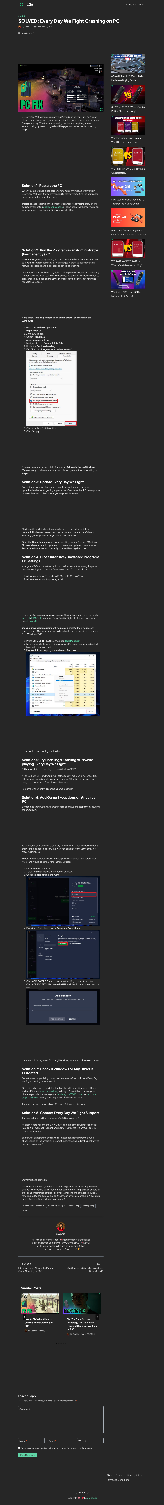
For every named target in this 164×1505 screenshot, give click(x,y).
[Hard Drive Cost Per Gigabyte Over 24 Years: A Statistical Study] (128, 217)
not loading (73, 1205)
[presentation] (40, 1303)
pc (25, 1210)
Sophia (27, 26)
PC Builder (131, 4)
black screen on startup (33, 1205)
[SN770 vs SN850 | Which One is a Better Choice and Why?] (128, 94)
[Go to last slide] (24, 1317)
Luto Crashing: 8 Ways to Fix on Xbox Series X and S (85, 1267)
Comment (25, 1409)
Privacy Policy (134, 1475)
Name (23, 1441)
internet (26, 618)
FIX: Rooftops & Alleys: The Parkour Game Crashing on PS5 (36, 1267)
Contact (120, 1475)
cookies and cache (53, 206)
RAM (33, 618)
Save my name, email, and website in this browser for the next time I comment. (57, 1448)
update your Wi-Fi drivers (70, 1094)
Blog (141, 4)
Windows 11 (31, 621)
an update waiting (49, 1091)
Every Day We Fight (56, 1205)
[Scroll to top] (158, 1475)
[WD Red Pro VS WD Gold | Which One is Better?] (128, 156)
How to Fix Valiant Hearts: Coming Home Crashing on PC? (39, 1322)
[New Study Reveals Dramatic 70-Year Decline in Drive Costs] (128, 186)
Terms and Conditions (118, 1479)
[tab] (56, 1343)
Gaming (21, 16)
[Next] (97, 1317)
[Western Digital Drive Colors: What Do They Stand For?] (128, 125)
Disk (39, 618)
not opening (88, 1205)
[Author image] (19, 26)
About (110, 1475)
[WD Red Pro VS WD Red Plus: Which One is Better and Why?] (128, 248)
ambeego (92, 1497)
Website (82, 1441)
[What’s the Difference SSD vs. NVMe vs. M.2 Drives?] (128, 279)
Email (52, 1441)
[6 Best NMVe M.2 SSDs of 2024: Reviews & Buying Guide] (128, 63)
